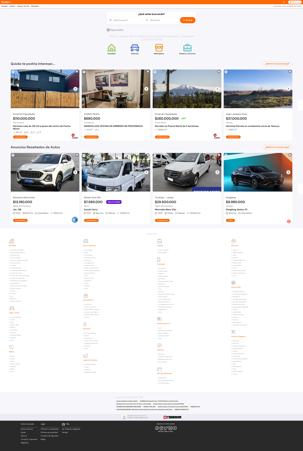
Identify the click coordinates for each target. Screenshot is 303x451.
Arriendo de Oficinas (16, 273)
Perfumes (13, 366)
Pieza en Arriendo (15, 288)
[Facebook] (157, 428)
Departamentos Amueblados (18, 281)
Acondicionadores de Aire (166, 304)
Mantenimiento (237, 322)
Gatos (234, 255)
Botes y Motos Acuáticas (92, 309)
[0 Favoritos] (13, 155)
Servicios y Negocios (238, 336)
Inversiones (236, 341)
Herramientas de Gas (239, 304)
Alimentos (235, 250)
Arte (160, 328)
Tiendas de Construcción (240, 325)
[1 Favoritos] (225, 71)
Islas (11, 296)
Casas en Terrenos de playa (18, 286)
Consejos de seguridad (287, 6)
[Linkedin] (170, 428)
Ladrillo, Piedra (237, 312)
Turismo (235, 374)
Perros (234, 268)
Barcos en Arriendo (90, 307)
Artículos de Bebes (15, 317)
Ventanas (13, 338)
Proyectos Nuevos (15, 301)
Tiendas (65, 432)
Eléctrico (235, 309)
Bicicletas (161, 354)
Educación (86, 329)
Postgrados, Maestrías (91, 343)
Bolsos (12, 356)
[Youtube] (174, 428)
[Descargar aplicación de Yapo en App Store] (170, 417)
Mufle (86, 275)
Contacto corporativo (29, 439)
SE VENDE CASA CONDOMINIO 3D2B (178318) (129, 406)
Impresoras (162, 284)
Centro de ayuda (298, 6)
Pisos (11, 322)
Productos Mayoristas (239, 346)
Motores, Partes (89, 278)
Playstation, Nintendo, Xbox (167, 294)
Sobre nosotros (27, 429)
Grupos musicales (164, 336)
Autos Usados (89, 250)
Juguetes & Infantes (90, 360)
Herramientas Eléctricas (239, 299)
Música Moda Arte (163, 324)
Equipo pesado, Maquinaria (92, 270)
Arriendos (13, 265)
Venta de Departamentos (17, 252)
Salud (234, 369)
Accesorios (88, 260)
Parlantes (161, 291)
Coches (87, 367)
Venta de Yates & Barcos (92, 314)
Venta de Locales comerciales (19, 260)
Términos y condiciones (50, 429)
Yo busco (87, 317)
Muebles (12, 327)
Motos (86, 252)
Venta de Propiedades (16, 250)
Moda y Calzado (15, 364)
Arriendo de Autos (90, 258)
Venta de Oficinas (15, 258)
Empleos (160, 246)
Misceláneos (236, 297)
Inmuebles (4, 6)
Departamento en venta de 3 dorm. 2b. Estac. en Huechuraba (134, 404)
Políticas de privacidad (49, 432)
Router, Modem (163, 297)
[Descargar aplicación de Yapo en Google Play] (177, 417)
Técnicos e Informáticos (91, 341)
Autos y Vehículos (89, 246)
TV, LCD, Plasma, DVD (165, 299)
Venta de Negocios (238, 353)
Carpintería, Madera (238, 291)
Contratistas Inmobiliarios (240, 294)
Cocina (12, 320)
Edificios (12, 291)
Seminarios (88, 346)
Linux (160, 289)
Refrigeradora (162, 309)
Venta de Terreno (15, 263)
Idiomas (87, 336)
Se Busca (87, 286)
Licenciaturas (88, 338)
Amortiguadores (89, 263)
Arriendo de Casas (15, 268)
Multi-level (236, 343)
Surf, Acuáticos (163, 362)
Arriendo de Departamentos (18, 270)
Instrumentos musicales (165, 330)
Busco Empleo (163, 252)
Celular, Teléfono (163, 276)
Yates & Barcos (88, 300)
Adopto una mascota (239, 273)
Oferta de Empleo (164, 250)
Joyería (12, 359)
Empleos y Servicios (23, 6)
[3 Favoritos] (84, 71)
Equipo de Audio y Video (166, 281)
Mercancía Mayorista (164, 373)
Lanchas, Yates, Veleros (91, 312)
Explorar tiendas (277, 6)
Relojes (12, 369)
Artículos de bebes (90, 364)
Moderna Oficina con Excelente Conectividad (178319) (168, 404)
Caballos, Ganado (238, 252)
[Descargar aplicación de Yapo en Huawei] (165, 417)
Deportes (160, 350)
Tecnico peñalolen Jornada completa (127, 401)
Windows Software (164, 302)
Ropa (11, 371)
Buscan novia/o (237, 263)
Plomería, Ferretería (238, 314)
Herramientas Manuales (239, 302)
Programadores (237, 361)
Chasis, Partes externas (91, 268)
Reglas (43, 439)
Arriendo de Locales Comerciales (19, 275)
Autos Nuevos (89, 255)
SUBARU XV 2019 (195, 406)
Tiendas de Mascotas (239, 260)
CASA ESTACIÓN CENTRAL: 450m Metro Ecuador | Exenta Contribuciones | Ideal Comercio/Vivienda (144, 409)
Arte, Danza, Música (90, 333)
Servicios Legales (237, 371)
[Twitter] (166, 428)
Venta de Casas (15, 255)
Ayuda (23, 432)
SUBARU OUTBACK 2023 (181, 409)
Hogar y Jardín (14, 313)
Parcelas (12, 293)
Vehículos (12, 6)
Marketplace (35, 6)
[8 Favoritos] (154, 71)
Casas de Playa (14, 283)
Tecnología (161, 264)
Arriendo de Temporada (17, 278)
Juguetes (87, 369)
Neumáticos (88, 281)
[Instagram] (161, 428)
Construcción (236, 287)
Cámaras (161, 274)
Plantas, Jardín (14, 325)
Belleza (11, 352)
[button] (75, 89)
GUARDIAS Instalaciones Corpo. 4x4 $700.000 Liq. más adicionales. (159, 401)
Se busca (13, 332)
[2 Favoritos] (13, 71)
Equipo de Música (90, 273)
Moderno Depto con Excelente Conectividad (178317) (173, 406)
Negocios (13, 298)
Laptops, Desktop (164, 286)
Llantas (87, 283)
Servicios (235, 317)
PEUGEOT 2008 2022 (150, 406)
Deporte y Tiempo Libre (165, 357)
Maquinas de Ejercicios (165, 359)
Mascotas (234, 246)
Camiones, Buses (89, 265)
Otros (12, 340)
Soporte (24, 436)
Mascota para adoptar (239, 270)
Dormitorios (13, 330)
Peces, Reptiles (237, 265)
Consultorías (236, 356)
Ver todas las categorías (71, 429)
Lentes (12, 361)
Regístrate (24, 443)
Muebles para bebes (90, 372)
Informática (162, 279)
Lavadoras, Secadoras (165, 307)
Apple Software (163, 271)
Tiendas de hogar (15, 335)
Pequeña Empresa (238, 348)
